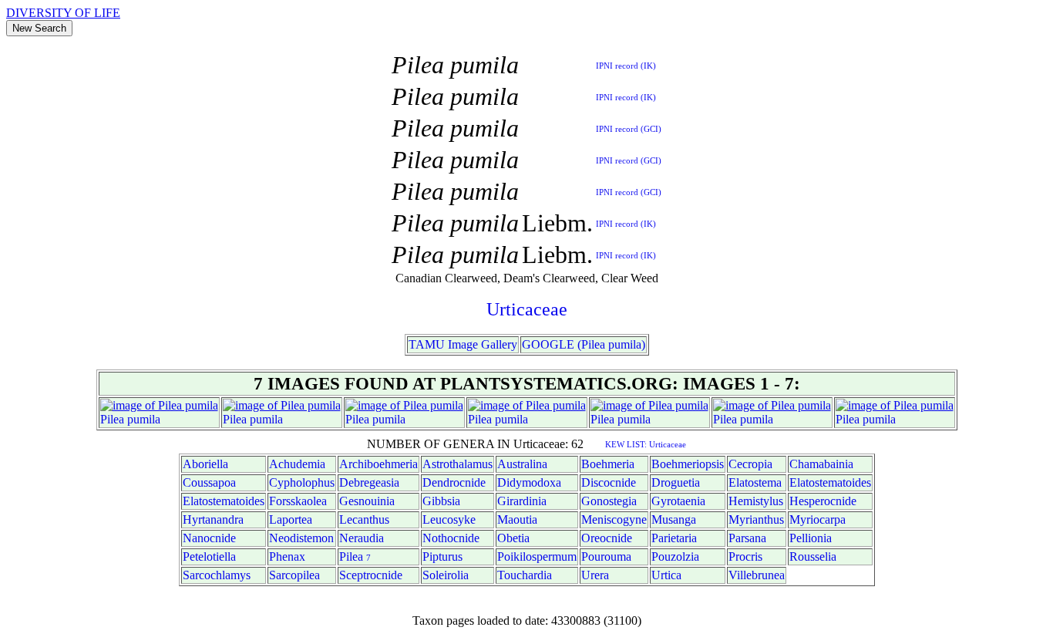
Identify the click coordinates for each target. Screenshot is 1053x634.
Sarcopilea (294, 575)
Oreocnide (606, 538)
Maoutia (517, 519)
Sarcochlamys (217, 575)
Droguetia (675, 482)
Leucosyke (449, 519)
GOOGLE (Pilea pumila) (583, 344)
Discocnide (608, 482)
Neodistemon (301, 538)
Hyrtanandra (213, 519)
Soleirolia (445, 575)
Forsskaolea (298, 501)
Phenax (287, 556)
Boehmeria (607, 463)
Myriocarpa (817, 519)
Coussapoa (209, 482)
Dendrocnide (454, 482)
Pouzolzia (675, 556)
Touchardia (524, 575)
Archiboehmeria (378, 463)
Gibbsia (441, 501)
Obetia (513, 538)
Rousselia (812, 556)
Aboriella (205, 463)
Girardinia (522, 501)
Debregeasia (369, 482)
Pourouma (606, 556)
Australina (522, 463)
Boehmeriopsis (687, 463)
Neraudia (361, 538)
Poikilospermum (537, 556)
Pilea (112, 419)
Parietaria (674, 538)
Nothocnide (450, 538)
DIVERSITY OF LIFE (63, 12)
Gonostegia (609, 501)
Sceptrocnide (370, 575)
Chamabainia (821, 463)
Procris (745, 556)
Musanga (673, 519)
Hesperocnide (822, 501)
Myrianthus (756, 519)
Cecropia (750, 463)
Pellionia (810, 538)
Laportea (290, 519)
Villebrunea (756, 575)
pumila (143, 419)
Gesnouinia (367, 501)
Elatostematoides (830, 482)
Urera (595, 575)
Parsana (747, 538)
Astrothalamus (457, 463)
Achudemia (297, 463)
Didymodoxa (529, 482)
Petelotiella (209, 556)
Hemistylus (755, 501)
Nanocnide (209, 538)
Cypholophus (302, 482)
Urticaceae (526, 309)
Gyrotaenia (678, 501)
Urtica (666, 575)
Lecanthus (364, 519)
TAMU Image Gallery (463, 344)
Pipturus (442, 556)
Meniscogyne (614, 519)
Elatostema (755, 482)
